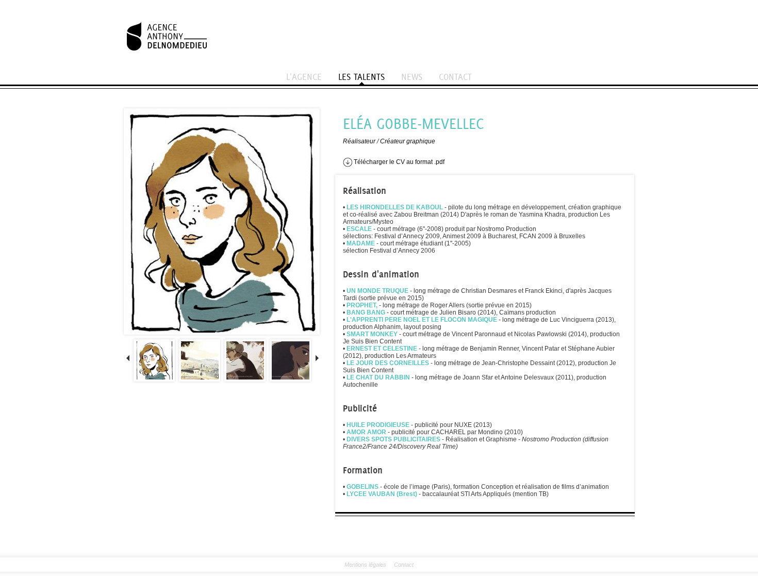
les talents (361, 76)
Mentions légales (365, 565)
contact (455, 76)
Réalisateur (359, 141)
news (411, 76)
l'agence (304, 76)
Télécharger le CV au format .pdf (398, 162)
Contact (404, 565)
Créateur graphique (407, 141)
